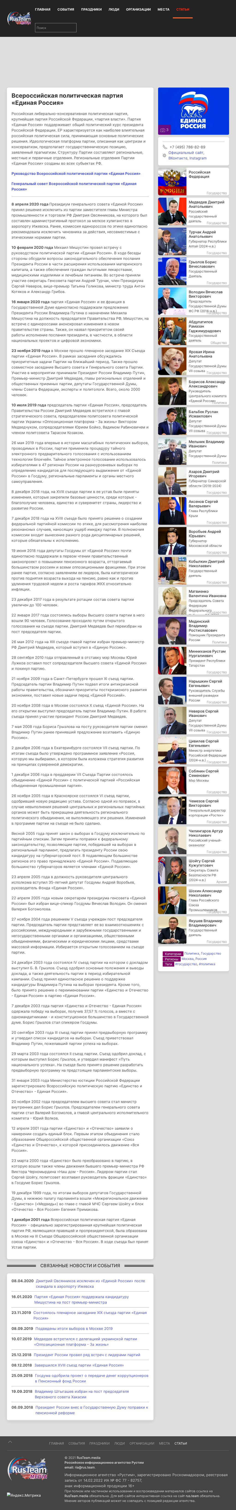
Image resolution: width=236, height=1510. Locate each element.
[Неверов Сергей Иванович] (193, 720)
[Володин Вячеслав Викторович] (193, 301)
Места (163, 9)
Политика (191, 953)
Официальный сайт (185, 152)
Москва (188, 959)
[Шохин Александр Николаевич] (193, 900)
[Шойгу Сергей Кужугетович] (193, 870)
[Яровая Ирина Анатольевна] (193, 361)
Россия (201, 959)
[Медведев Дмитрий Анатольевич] (193, 211)
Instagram (198, 158)
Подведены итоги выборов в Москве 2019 (74, 1328)
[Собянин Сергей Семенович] (193, 780)
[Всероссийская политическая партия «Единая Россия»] (193, 110)
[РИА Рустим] (27, 1468)
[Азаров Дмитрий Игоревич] (193, 481)
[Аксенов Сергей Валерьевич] (193, 511)
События (65, 9)
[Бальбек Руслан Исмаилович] (193, 421)
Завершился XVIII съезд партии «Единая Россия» (79, 1365)
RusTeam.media (88, 1458)
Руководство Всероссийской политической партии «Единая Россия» (76, 173)
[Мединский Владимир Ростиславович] (193, 631)
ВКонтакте (177, 158)
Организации (138, 9)
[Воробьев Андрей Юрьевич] (193, 541)
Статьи (182, 9)
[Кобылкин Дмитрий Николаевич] (193, 571)
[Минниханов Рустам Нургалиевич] (193, 660)
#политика (207, 964)
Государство (211, 953)
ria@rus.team (85, 1467)
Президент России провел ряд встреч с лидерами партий (87, 1354)
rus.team (192, 1496)
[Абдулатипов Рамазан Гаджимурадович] (193, 331)
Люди (114, 9)
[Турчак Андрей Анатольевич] (193, 241)
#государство (186, 964)
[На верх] (10, 1442)
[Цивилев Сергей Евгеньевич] (193, 750)
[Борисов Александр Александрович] (193, 391)
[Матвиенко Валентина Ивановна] (193, 601)
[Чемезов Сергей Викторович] (193, 810)
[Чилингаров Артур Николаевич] (193, 840)
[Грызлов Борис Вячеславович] (193, 271)
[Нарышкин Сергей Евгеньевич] (193, 690)
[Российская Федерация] (193, 181)
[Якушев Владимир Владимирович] (193, 930)
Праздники (91, 9)
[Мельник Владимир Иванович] (193, 451)
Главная (42, 9)
